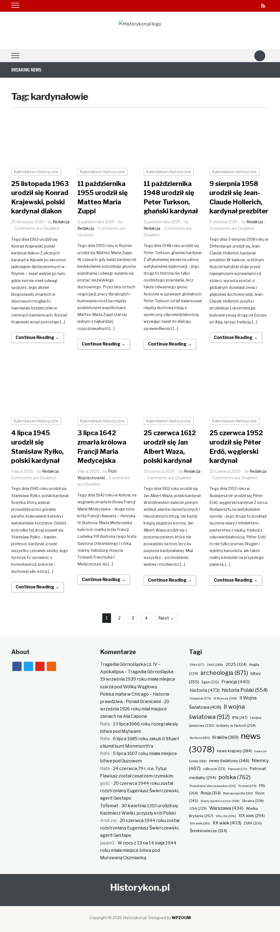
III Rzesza (225, 698)
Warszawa (226, 808)
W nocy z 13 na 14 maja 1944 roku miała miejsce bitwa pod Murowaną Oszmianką (138, 850)
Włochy (226, 816)
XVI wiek (200, 823)
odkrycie (214, 769)
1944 (197, 665)
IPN (239, 717)
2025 (236, 664)
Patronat (237, 769)
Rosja (210, 793)
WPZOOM (181, 917)
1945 (215, 665)
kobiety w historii (236, 725)
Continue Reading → (37, 337)
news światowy (229, 760)
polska (234, 777)
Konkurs (200, 738)
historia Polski (245, 690)
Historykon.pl (140, 887)
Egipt (210, 682)
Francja (235, 681)
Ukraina (253, 801)
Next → (166, 618)
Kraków (225, 737)
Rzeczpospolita (238, 793)
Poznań (247, 786)
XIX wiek (251, 815)
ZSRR (253, 823)
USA (198, 808)
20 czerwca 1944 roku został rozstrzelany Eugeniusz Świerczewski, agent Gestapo (139, 791)
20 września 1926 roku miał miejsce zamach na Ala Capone (134, 709)
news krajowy (234, 751)
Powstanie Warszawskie (213, 786)
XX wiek (226, 823)
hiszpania (200, 698)
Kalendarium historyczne (36, 171)
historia (205, 690)
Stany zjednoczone (220, 801)
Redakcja (61, 221)
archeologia (224, 672)
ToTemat (109, 805)
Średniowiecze (208, 830)
